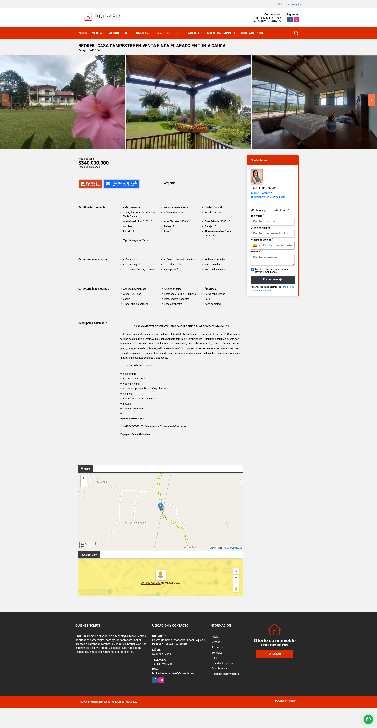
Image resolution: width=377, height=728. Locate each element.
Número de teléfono (262, 239)
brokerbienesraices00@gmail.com (173, 673)
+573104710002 (263, 193)
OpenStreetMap (234, 547)
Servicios (161, 33)
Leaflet (213, 547)
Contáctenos (252, 33)
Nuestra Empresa (221, 33)
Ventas (98, 33)
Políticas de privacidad (225, 673)
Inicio (82, 33)
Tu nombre (257, 215)
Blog (179, 33)
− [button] (83, 483)
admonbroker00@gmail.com (269, 197)
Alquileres (118, 33)
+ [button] (83, 478)
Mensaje (256, 251)
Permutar (140, 33)
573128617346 (267, 21)
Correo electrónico (261, 227)
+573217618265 (271, 17)
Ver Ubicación (151, 583)
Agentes (195, 33)
